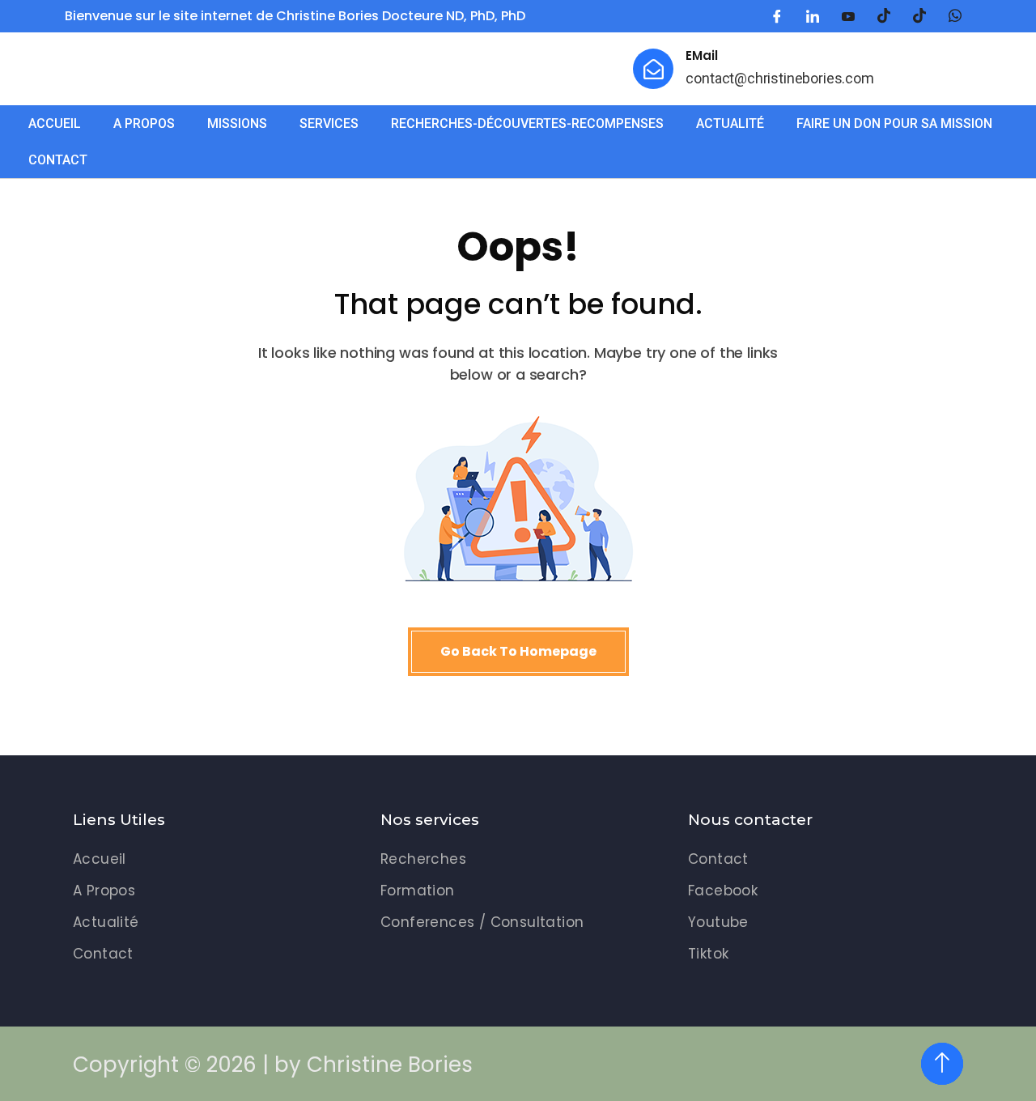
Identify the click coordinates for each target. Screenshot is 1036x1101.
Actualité (730, 123)
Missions (237, 123)
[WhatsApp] (955, 16)
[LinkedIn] (812, 16)
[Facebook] (777, 16)
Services (329, 123)
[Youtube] (848, 16)
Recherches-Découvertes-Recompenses (527, 123)
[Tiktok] (919, 16)
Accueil (54, 123)
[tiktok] (884, 16)
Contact (57, 160)
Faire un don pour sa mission (894, 123)
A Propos (144, 123)
